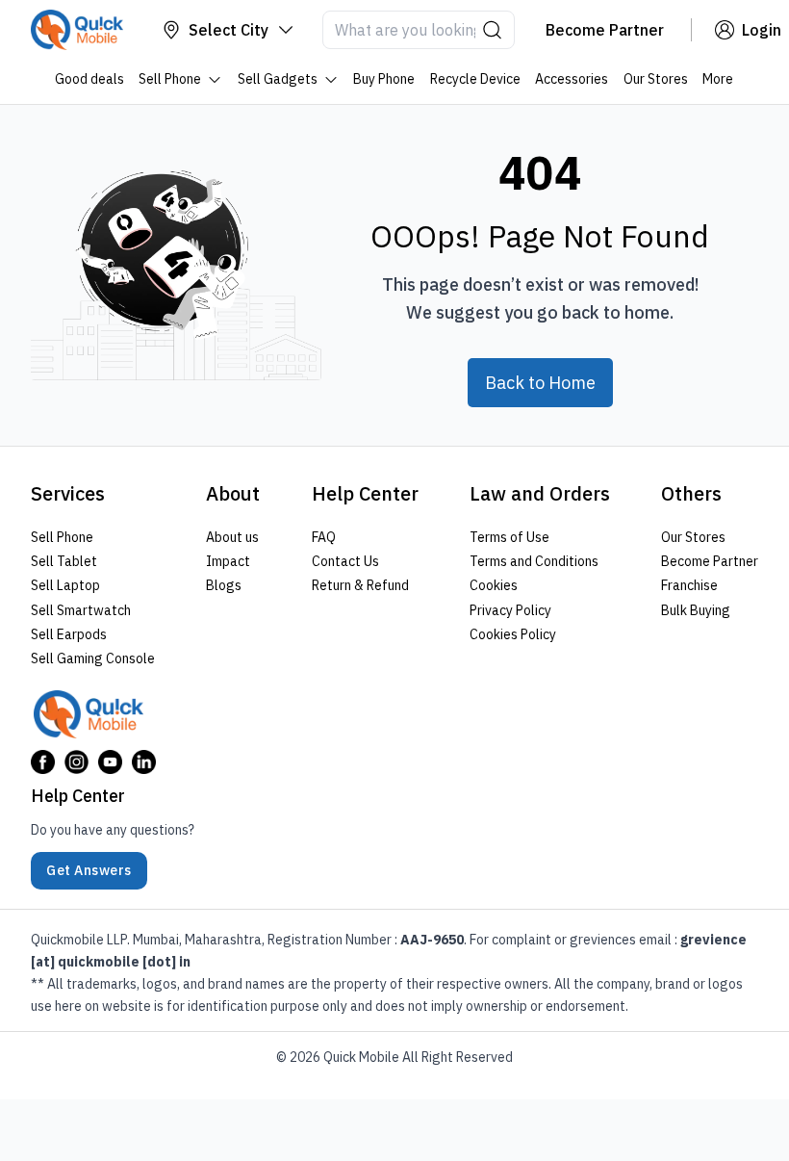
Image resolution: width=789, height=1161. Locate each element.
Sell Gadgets (278, 79)
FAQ (324, 537)
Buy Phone (385, 79)
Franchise (689, 585)
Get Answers (89, 870)
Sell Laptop (65, 585)
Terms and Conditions (534, 561)
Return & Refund (360, 585)
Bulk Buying (695, 609)
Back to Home (540, 383)
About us (232, 537)
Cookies (494, 585)
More (718, 79)
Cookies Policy (513, 633)
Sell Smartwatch (81, 609)
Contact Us (345, 561)
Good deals (89, 79)
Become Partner (709, 561)
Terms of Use (509, 537)
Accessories (572, 79)
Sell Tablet (64, 561)
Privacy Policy (510, 609)
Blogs (224, 585)
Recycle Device (475, 79)
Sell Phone (171, 79)
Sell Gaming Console (93, 657)
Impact (228, 561)
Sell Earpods (69, 633)
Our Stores (656, 79)
